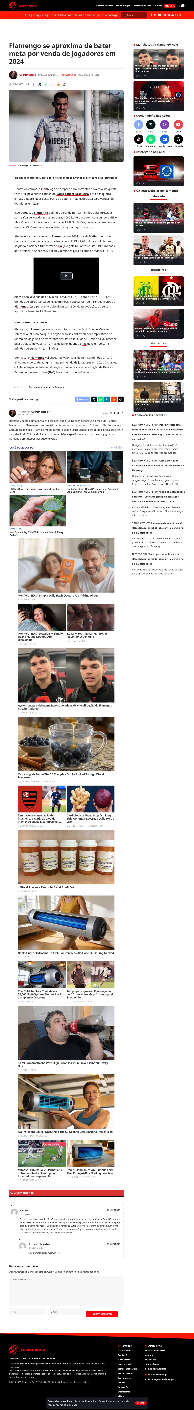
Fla (60, 246)
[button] (140, 1403)
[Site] (110, 413)
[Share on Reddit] (58, 84)
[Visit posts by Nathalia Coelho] (13, 75)
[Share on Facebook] (33, 84)
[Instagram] (168, 15)
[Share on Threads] (64, 84)
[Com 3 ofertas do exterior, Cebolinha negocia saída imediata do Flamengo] (158, 250)
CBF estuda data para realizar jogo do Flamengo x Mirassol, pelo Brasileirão (155, 297)
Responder (114, 1210)
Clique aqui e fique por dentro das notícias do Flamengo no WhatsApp (72, 15)
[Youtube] (178, 126)
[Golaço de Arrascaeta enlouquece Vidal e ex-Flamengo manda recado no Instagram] (158, 365)
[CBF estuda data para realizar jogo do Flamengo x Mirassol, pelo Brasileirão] (158, 291)
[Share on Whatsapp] (46, 84)
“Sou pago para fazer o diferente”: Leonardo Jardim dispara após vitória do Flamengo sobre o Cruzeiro (158, 496)
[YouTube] (159, 15)
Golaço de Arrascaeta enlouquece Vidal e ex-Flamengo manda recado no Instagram (157, 370)
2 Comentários (69, 75)
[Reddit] (172, 15)
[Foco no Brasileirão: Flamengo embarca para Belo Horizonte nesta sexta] (158, 324)
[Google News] (164, 15)
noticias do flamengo (54, 387)
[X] (155, 15)
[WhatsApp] (177, 15)
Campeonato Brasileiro (72, 194)
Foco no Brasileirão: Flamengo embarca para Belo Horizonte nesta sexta (156, 329)
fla (30, 387)
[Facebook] (151, 15)
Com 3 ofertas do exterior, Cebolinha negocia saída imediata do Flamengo (155, 256)
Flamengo (20, 177)
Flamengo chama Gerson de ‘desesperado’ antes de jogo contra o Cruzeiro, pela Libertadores (158, 527)
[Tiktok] (138, 141)
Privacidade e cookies (60, 1401)
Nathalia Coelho (27, 75)
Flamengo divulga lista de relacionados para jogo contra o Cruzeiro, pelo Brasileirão (156, 101)
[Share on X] (40, 84)
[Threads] (181, 15)
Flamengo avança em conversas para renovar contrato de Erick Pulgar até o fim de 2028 (157, 222)
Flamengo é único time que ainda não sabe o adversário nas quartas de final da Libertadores (158, 401)
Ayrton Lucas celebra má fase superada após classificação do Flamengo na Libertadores (156, 68)
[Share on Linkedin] (52, 84)
